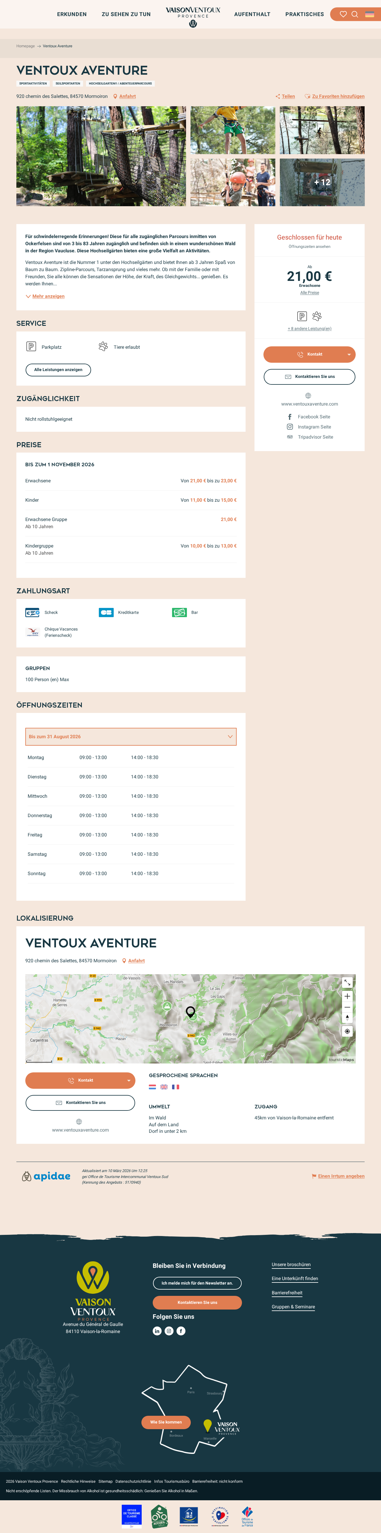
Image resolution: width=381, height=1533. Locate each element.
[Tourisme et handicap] (189, 1516)
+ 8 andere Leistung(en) (310, 328)
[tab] (125, 736)
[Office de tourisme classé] (132, 1516)
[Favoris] (343, 14)
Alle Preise (309, 292)
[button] (355, 14)
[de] (370, 14)
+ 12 (322, 182)
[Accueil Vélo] (159, 1516)
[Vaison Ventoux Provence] (193, 17)
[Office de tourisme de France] (247, 1516)
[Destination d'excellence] (220, 1516)
